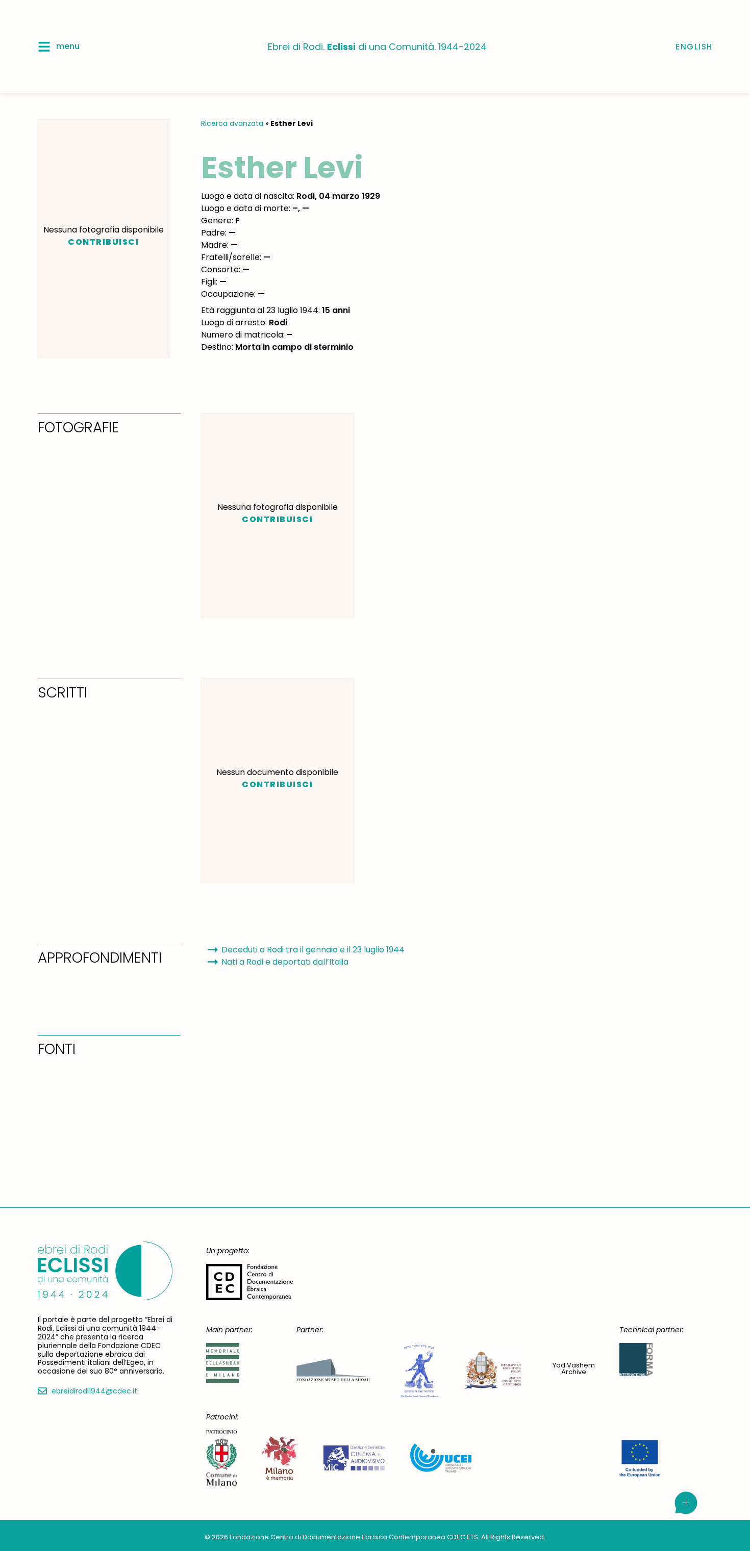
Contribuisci (103, 242)
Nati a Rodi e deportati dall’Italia (284, 962)
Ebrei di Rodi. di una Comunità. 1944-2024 (377, 46)
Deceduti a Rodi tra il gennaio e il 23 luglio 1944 (313, 949)
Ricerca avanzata (232, 123)
